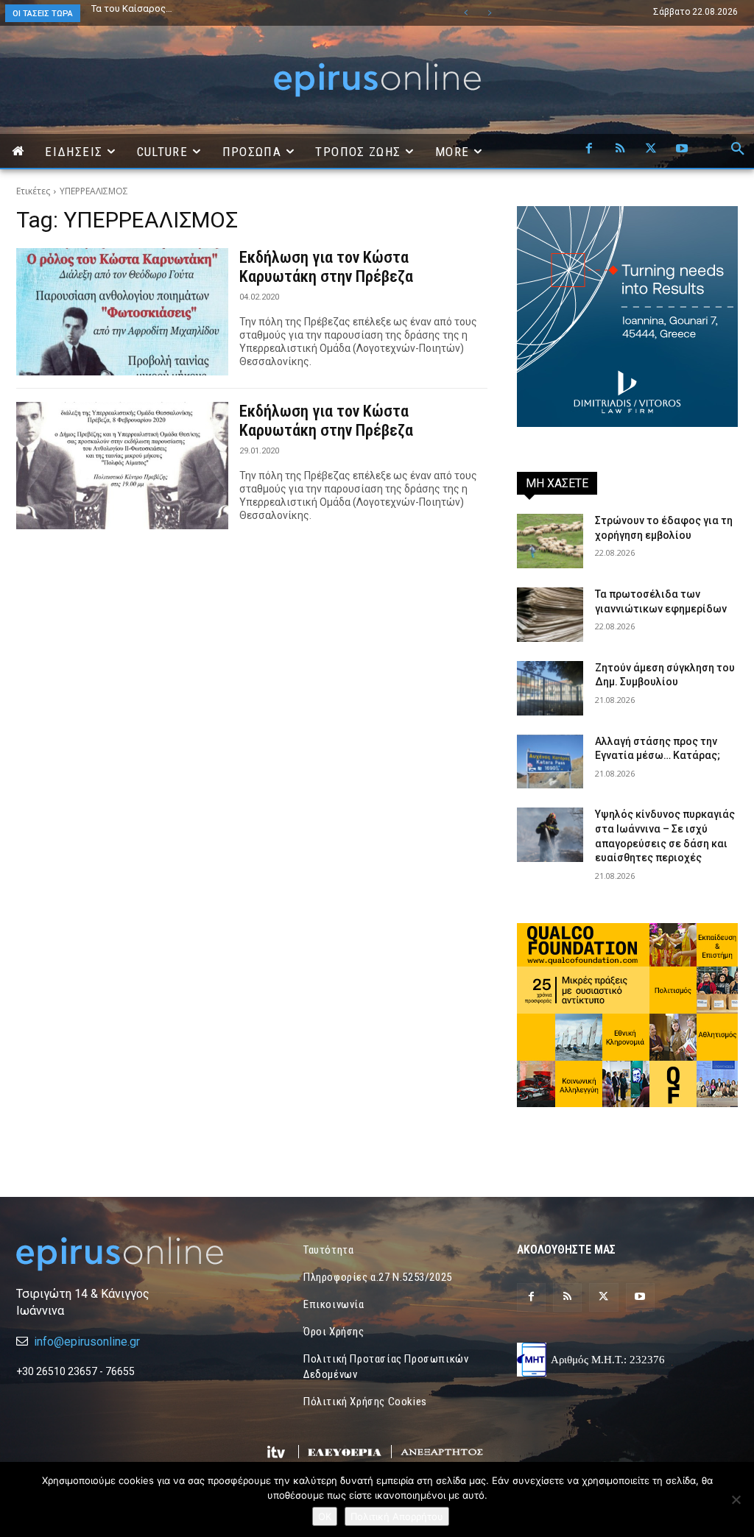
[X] (651, 149)
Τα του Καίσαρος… (131, 8)
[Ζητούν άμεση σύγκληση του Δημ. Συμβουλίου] (550, 688)
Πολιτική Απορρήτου (396, 1516)
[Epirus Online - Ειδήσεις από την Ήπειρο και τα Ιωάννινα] (126, 1254)
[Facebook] (589, 149)
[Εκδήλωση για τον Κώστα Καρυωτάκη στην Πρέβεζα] (122, 311)
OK (324, 1516)
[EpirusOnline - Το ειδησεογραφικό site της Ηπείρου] (377, 80)
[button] (738, 149)
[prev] (466, 13)
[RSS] (620, 149)
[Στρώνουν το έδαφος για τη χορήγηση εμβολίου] (550, 541)
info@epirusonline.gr (87, 1342)
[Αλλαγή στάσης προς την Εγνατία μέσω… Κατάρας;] (550, 762)
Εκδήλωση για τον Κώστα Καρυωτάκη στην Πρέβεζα (326, 267)
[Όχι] (735, 1499)
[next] (489, 13)
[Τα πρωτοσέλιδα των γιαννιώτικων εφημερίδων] (550, 614)
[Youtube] (682, 149)
